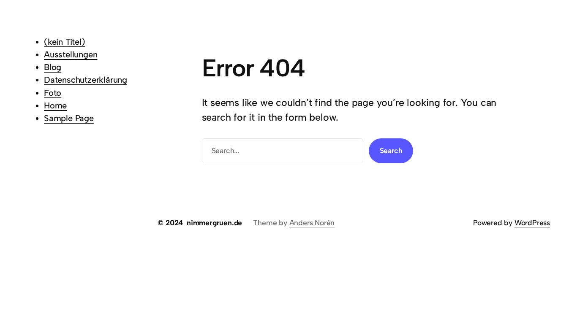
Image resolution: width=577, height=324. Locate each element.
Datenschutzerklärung (85, 80)
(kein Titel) (64, 42)
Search (391, 150)
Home (55, 105)
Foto (52, 93)
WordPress (532, 222)
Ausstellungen (70, 54)
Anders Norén (312, 222)
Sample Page (69, 118)
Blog (52, 67)
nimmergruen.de (214, 222)
